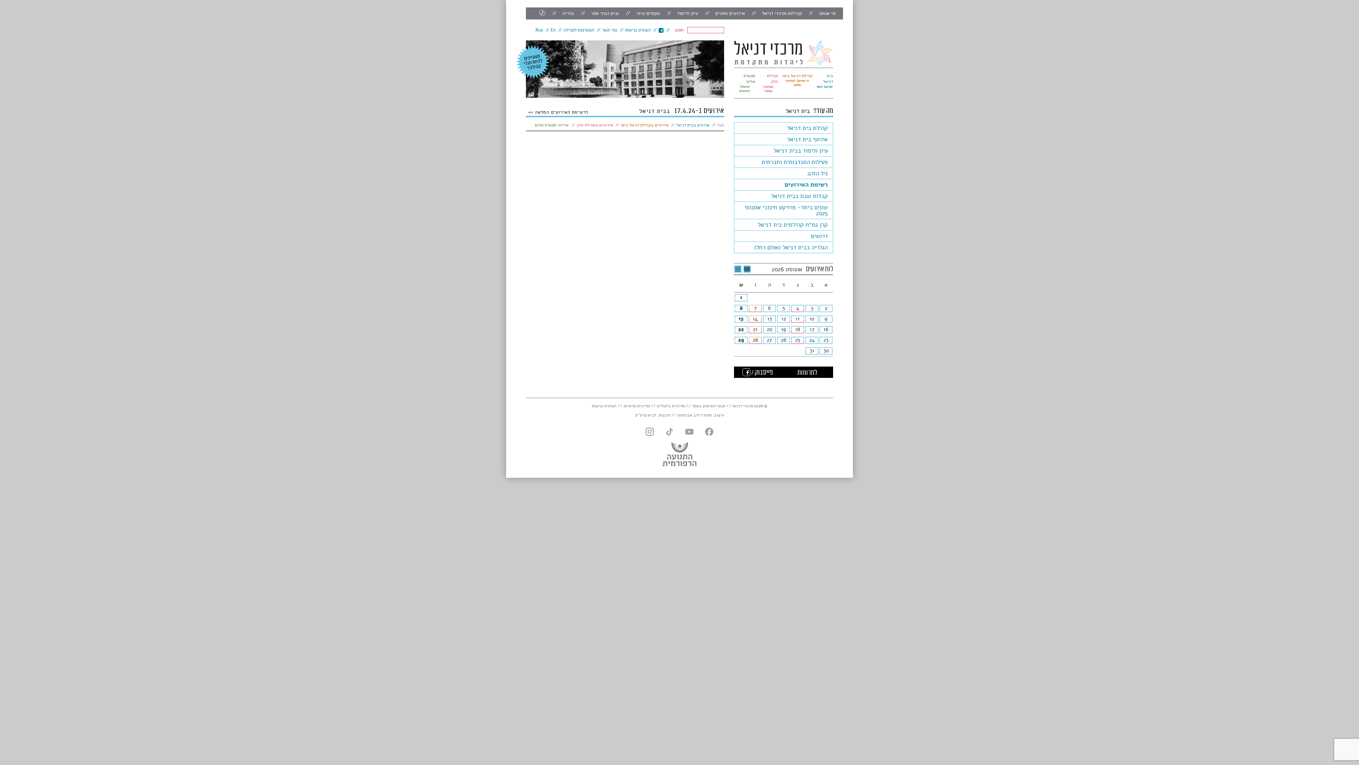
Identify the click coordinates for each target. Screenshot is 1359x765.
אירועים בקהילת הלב (595, 125)
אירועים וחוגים (730, 13)
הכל (720, 125)
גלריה (568, 13)
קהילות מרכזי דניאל (782, 13)
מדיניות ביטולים (671, 406)
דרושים (819, 236)
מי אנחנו (827, 13)
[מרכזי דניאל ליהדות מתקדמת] (783, 52)
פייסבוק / (761, 373)
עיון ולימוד (687, 13)
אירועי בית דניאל (807, 139)
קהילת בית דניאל (807, 128)
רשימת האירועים (806, 185)
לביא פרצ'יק (645, 415)
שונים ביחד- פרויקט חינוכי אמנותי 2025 (786, 210)
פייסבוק (661, 30)
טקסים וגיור (648, 13)
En (553, 30)
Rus (539, 30)
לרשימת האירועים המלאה (560, 112)
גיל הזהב (817, 173)
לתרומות (807, 373)
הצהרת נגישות (637, 30)
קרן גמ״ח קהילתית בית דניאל (793, 225)
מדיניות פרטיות (637, 406)
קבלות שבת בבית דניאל (799, 196)
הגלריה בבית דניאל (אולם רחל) (791, 247)
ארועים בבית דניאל (693, 125)
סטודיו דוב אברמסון (694, 415)
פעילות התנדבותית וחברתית (795, 162)
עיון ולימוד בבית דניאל (801, 151)
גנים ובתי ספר (605, 13)
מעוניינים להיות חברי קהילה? (533, 62)
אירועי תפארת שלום (552, 125)
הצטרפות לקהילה (578, 30)
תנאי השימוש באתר (708, 406)
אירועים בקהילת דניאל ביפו (645, 125)
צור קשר (609, 30)
